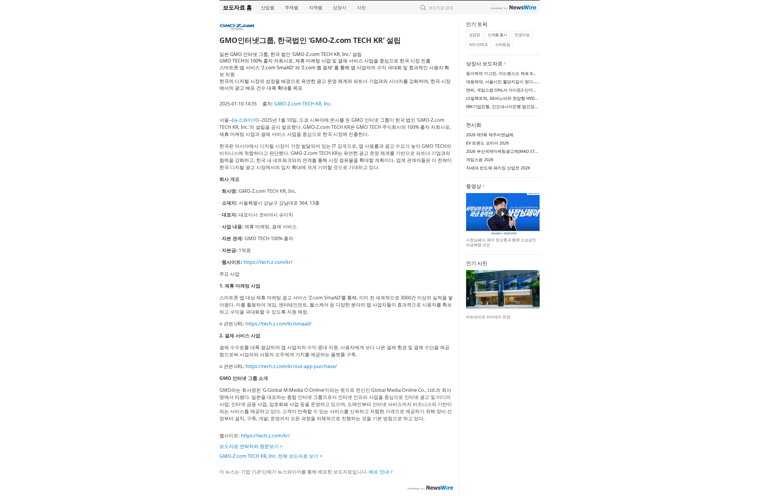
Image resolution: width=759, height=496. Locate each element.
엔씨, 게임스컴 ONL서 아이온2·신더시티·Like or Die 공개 (519, 90)
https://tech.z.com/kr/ (268, 262)
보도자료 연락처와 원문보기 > (251, 446)
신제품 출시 (497, 34)
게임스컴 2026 (479, 159)
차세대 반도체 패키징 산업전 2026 (498, 168)
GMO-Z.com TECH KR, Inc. (303, 103)
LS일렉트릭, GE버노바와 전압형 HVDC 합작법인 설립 (515, 98)
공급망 (474, 34)
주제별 (291, 7)
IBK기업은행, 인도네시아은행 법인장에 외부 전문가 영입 (518, 106)
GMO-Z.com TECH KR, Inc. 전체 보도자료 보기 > (270, 456)
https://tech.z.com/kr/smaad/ (278, 323)
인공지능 (522, 34)
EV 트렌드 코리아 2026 (487, 143)
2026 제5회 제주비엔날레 (490, 134)
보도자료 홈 (237, 7)
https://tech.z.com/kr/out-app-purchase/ (291, 366)
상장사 (339, 7)
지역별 (315, 7)
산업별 (267, 7)
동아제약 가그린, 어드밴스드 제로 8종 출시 (506, 73)
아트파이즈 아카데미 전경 (488, 317)
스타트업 (502, 44)
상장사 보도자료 (484, 63)
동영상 (473, 186)
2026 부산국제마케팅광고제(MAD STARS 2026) (510, 151)
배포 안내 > (381, 471)
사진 (361, 7)
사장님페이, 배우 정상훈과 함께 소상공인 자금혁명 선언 (501, 242)
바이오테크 (478, 44)
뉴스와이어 (245, 120)
